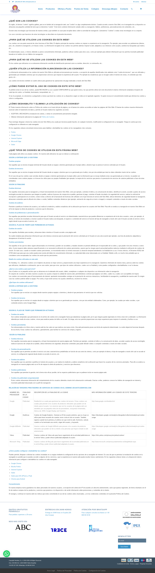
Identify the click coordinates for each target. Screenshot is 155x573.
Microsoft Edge (16, 141)
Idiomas (143, 1)
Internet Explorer (16, 138)
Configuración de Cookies (97, 571)
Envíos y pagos (134, 563)
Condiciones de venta (123, 563)
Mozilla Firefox (16, 466)
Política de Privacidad (64, 571)
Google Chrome (16, 135)
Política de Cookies (48, 117)
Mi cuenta (136, 1)
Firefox (13, 132)
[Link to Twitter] (13, 1)
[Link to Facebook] (9, 1)
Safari (13, 144)
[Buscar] (132, 9)
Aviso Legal (51, 571)
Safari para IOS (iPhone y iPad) (21, 476)
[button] (6, 553)
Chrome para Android (18, 479)
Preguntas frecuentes (146, 563)
